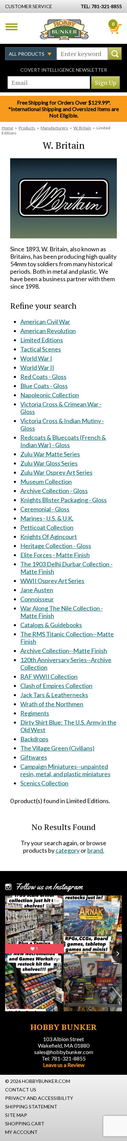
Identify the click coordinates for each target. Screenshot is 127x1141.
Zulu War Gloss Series (49, 463)
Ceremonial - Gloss (44, 509)
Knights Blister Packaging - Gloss (63, 500)
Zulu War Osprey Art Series (56, 472)
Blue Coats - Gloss (44, 386)
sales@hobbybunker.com (63, 1052)
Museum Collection (46, 481)
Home (7, 127)
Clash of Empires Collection (56, 685)
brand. (95, 850)
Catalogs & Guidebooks (51, 625)
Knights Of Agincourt (48, 536)
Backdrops (34, 739)
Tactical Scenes (40, 349)
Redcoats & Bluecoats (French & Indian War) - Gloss (63, 441)
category (68, 850)
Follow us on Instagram (49, 887)
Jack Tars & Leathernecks (54, 695)
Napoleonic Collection (49, 395)
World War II (37, 367)
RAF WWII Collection (49, 676)
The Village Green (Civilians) (57, 748)
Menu (11, 26)
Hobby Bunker (64, 29)
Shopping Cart (24, 1123)
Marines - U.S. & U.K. (46, 518)
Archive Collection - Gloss (54, 490)
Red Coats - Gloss (43, 376)
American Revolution (48, 330)
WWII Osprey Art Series (52, 580)
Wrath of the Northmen (51, 704)
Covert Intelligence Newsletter (63, 70)
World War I (36, 358)
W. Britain (82, 127)
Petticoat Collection (46, 527)
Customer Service (28, 6)
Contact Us (20, 1089)
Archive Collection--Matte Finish (63, 650)
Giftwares (33, 757)
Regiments (34, 713)
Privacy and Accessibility (39, 1098)
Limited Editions (41, 340)
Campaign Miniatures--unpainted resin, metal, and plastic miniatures (65, 770)
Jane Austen (36, 590)
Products (27, 127)
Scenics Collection (44, 783)
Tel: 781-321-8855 (64, 1058)
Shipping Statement (31, 1106)
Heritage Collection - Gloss (55, 545)
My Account (21, 1132)
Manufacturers (54, 127)
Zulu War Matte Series (50, 454)
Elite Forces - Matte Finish (55, 555)
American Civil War (45, 321)
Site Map (16, 1115)
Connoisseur (37, 599)
